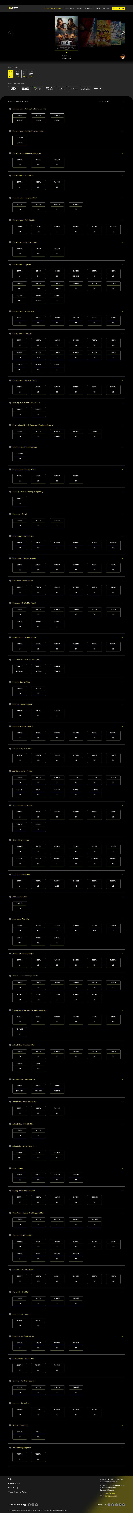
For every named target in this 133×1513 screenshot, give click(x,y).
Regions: (102, 101)
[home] (13, 8)
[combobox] (116, 101)
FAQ (9, 1479)
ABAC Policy (13, 1488)
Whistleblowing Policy (17, 1492)
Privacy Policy (14, 1483)
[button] (52, 8)
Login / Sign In (118, 8)
